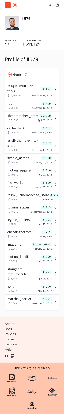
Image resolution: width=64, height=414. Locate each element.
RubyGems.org (22, 368)
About (9, 323)
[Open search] (50, 5)
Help (8, 349)
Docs (8, 328)
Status (10, 339)
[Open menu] (8, 5)
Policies (10, 334)
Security (11, 344)
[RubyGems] (15, 5)
